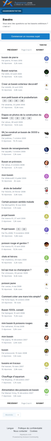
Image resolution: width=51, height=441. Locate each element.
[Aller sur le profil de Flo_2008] (46, 229)
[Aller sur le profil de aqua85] (46, 149)
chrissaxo (9, 273)
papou (7, 340)
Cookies (33, 431)
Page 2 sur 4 (26, 50)
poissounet (9, 353)
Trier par (43, 45)
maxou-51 (9, 218)
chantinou (9, 260)
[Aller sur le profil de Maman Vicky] (46, 391)
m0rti (7, 74)
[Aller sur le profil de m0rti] (46, 72)
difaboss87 (9, 178)
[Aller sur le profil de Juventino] (46, 85)
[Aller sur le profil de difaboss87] (46, 176)
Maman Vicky (10, 393)
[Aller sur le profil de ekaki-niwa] (46, 257)
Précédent (12, 50)
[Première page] (4, 50)
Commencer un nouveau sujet (25, 36)
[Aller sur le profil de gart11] (46, 116)
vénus (7, 122)
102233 (8, 192)
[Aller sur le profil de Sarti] (46, 244)
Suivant (40, 50)
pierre (7, 60)
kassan (8, 366)
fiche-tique (9, 300)
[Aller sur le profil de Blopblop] (46, 377)
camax (8, 286)
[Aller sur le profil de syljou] (46, 203)
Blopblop (8, 380)
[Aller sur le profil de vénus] (46, 163)
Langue (10, 428)
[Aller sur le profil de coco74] (46, 98)
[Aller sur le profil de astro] (46, 216)
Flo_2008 (9, 233)
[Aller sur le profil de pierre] (46, 58)
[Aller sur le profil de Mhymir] (46, 324)
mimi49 (8, 87)
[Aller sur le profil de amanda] (46, 189)
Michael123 (10, 205)
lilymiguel (9, 313)
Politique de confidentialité (30, 428)
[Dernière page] (47, 50)
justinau (8, 138)
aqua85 (8, 151)
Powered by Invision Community (25, 437)
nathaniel (9, 326)
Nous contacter (20, 431)
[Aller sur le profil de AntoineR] (46, 133)
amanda (8, 105)
